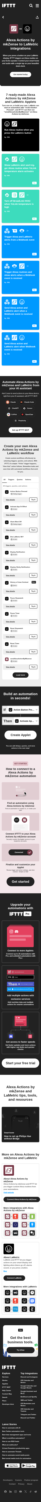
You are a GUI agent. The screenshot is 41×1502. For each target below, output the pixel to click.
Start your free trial (20, 1063)
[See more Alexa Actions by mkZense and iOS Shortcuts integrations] (11, 1224)
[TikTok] (30, 1491)
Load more (20, 675)
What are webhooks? (10, 1445)
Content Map (7, 1394)
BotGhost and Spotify (29, 1397)
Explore (6, 1373)
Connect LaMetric (14, 1278)
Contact (12, 1484)
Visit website (8, 1193)
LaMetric (31, 44)
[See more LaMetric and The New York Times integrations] (28, 1309)
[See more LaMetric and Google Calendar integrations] (28, 1300)
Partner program (31, 1480)
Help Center (6, 1390)
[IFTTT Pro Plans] (34, 582)
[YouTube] (20, 1491)
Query (15, 585)
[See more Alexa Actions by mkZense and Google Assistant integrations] (28, 1233)
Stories (4, 1380)
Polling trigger (17, 494)
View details (10, 500)
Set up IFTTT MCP (20, 430)
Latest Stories (9, 1424)
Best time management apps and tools (16, 1434)
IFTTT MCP (6, 1387)
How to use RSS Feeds (10, 1441)
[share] (37, 17)
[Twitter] (25, 1491)
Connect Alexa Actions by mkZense (22, 1199)
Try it (33, 500)
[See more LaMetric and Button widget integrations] (11, 1300)
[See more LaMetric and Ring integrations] (11, 1309)
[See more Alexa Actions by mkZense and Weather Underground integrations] (11, 1233)
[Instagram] (15, 1491)
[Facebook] (5, 1491)
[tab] (4, 480)
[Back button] (3, 17)
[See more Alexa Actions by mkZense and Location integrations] (28, 1224)
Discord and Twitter (28, 1418)
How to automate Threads (11, 1451)
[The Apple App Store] (12, 1465)
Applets (5, 1384)
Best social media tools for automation (16, 1458)
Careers (18, 1480)
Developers (8, 1480)
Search (4, 1397)
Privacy (21, 1484)
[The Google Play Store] (28, 1465)
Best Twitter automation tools (13, 1431)
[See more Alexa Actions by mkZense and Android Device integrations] (28, 1216)
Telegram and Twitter (28, 1414)
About (29, 1484)
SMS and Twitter (27, 1400)
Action (15, 509)
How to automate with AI (11, 1428)
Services (5, 1377)
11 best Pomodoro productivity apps (15, 1448)
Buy (5, 1271)
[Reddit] (35, 1491)
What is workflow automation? (13, 1438)
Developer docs (8, 1404)
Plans (4, 1400)
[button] (37, 5)
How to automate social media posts (15, 1455)
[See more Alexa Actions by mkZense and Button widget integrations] (11, 1216)
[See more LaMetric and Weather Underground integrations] (11, 1292)
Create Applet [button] (21, 735)
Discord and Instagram (29, 1377)
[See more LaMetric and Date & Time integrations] (28, 1292)
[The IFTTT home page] (8, 5)
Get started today (20, 74)
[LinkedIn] (10, 1491)
